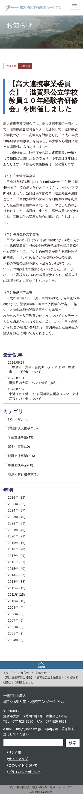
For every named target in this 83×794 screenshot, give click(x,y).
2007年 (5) (16, 620)
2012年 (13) (16, 588)
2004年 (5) (16, 640)
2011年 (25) (16, 594)
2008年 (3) (16, 614)
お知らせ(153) (18, 419)
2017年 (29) (16, 556)
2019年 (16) (16, 543)
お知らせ (23, 672)
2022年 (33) (16, 523)
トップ (7, 672)
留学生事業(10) (19, 446)
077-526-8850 (22, 721)
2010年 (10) (16, 601)
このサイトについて (22, 765)
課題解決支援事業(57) (24, 428)
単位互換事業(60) (20, 465)
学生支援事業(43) (20, 437)
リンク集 (14, 752)
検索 (72, 743)
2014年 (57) (16, 575)
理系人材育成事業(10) (24, 474)
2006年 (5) (16, 627)
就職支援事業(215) (21, 456)
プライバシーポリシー (24, 772)
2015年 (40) (16, 568)
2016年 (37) (16, 562)
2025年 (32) (16, 504)
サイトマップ (18, 759)
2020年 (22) (16, 536)
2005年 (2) (16, 633)
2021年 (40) (16, 530)
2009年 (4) (16, 607)
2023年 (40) (16, 517)
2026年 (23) (16, 497)
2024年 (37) (16, 510)
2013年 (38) (16, 581)
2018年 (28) (16, 549)
